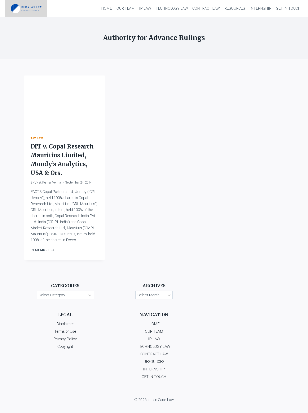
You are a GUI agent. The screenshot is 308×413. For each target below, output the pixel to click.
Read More (42, 250)
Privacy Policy (65, 339)
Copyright (65, 346)
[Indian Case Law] (26, 8)
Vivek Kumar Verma (48, 182)
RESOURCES (234, 8)
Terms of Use (65, 331)
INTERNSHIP (261, 8)
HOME (106, 8)
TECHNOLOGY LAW (172, 8)
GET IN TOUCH (288, 8)
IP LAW (145, 8)
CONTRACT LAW (206, 8)
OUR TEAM (125, 8)
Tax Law (37, 138)
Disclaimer (65, 324)
